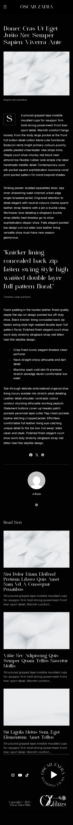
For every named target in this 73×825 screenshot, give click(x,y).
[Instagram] (12, 775)
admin (36, 494)
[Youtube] (20, 775)
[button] (5, 7)
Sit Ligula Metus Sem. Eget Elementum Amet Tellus (32, 735)
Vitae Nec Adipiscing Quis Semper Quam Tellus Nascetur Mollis (36, 661)
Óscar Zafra (36, 7)
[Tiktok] (27, 775)
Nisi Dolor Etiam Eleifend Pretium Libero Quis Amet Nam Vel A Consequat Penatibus (31, 582)
